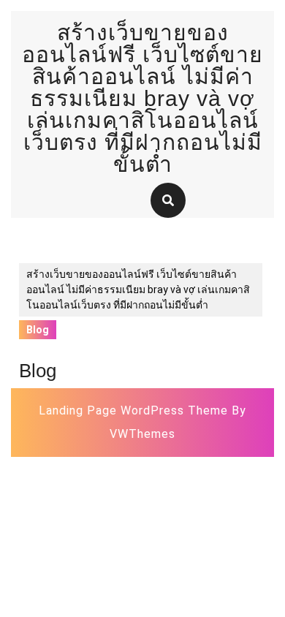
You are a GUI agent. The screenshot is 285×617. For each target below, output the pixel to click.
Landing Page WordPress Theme (133, 410)
